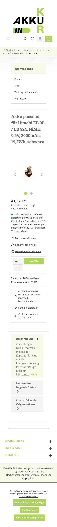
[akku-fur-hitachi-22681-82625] (28, 171)
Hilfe (16, 85)
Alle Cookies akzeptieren (29, 517)
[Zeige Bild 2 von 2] (31, 193)
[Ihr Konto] (40, 39)
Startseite (10, 50)
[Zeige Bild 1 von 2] (25, 193)
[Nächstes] (42, 174)
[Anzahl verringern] (16, 261)
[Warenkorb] (48, 39)
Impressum (20, 98)
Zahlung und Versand (25, 92)
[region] (28, 175)
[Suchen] (25, 39)
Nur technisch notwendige (29, 502)
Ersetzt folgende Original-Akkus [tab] (26, 402)
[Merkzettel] (32, 39)
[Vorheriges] (15, 174)
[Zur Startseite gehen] (28, 20)
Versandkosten (26, 471)
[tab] (27, 356)
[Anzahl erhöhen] (16, 268)
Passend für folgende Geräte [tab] (26, 385)
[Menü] (8, 39)
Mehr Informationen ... (28, 496)
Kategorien (29, 50)
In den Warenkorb (35, 261)
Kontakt (18, 79)
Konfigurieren (29, 510)
